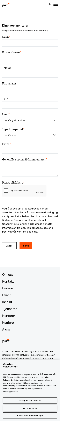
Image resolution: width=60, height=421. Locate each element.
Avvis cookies (30, 408)
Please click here (13, 182)
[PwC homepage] (5, 4)
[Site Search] (50, 4)
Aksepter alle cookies (30, 400)
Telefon (7, 68)
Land (6, 114)
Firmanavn (9, 83)
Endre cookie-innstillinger (30, 415)
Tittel (5, 99)
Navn (6, 37)
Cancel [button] (9, 245)
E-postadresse (11, 52)
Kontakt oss (24, 231)
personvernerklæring (42, 212)
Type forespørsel (13, 129)
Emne (6, 144)
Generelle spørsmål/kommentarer (24, 159)
